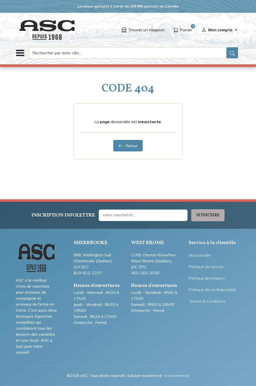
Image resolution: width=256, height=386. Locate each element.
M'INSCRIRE (208, 215)
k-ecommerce (177, 375)
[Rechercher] (232, 53)
